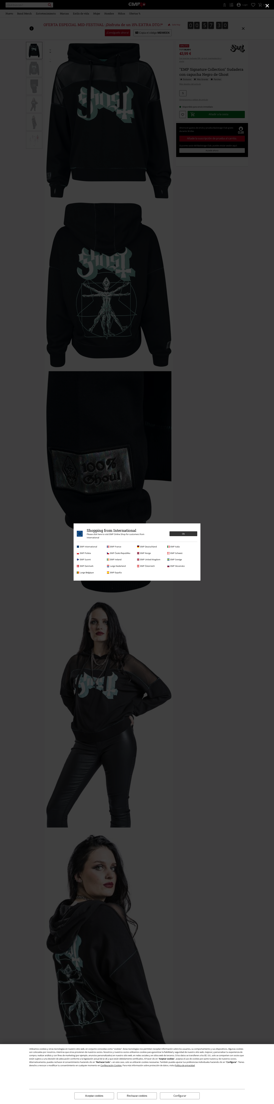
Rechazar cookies (137, 1095)
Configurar (179, 1095)
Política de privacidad (185, 1065)
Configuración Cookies (111, 1065)
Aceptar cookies (94, 1095)
